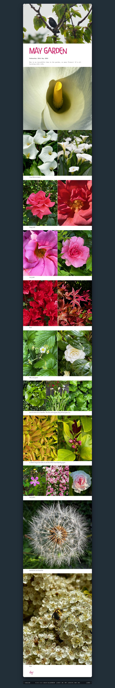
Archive (70, 682)
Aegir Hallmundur (49, 682)
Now (75, 682)
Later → (88, 682)
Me (62, 682)
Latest (58, 682)
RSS (79, 682)
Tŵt (66, 682)
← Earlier (27, 682)
